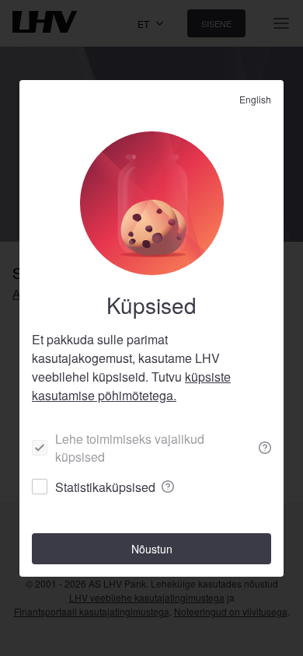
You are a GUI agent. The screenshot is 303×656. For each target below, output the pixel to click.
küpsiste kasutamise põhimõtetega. (131, 386)
